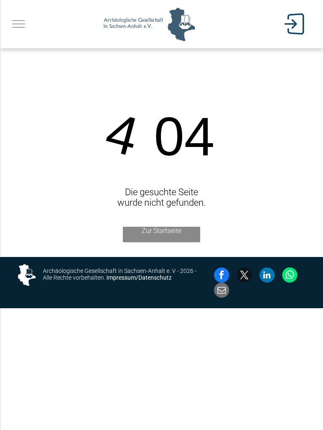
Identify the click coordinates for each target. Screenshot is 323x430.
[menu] (18, 24)
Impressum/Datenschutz (139, 277)
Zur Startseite (161, 231)
